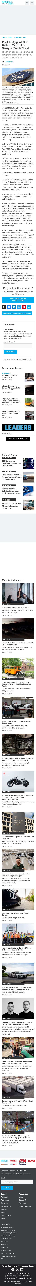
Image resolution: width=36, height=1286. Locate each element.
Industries (7, 37)
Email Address (9, 342)
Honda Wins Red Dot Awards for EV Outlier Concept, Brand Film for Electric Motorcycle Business (18, 797)
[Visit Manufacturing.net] (13, 1164)
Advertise (27, 1273)
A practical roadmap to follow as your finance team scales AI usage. (17, 611)
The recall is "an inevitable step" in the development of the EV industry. (15, 727)
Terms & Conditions (24, 1276)
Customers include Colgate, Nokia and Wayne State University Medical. (17, 1142)
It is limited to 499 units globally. (13, 992)
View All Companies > (18, 439)
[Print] (4, 307)
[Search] (27, 3)
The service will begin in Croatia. (13, 918)
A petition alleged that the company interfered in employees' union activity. (18, 842)
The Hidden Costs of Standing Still (9, 376)
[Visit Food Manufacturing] (13, 1161)
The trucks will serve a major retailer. (14, 1106)
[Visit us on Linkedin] (21, 1269)
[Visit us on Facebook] (12, 1269)
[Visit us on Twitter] (17, 1269)
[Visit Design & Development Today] (4, 1161)
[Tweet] (19, 307)
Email (3, 1178)
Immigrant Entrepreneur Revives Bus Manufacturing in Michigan (16, 875)
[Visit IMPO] (31, 1161)
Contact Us (18, 1273)
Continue (10, 352)
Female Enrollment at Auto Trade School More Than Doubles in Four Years (17, 1062)
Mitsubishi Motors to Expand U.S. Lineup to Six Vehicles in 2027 (11, 388)
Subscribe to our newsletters (18, 300)
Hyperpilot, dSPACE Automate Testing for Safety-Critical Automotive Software (17, 1023)
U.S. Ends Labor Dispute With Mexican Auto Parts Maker (18, 838)
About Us (9, 1273)
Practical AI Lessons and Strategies (15, 607)
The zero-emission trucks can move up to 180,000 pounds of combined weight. (16, 954)
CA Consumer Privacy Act (15, 1278)
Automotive (20, 37)
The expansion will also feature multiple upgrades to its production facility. (16, 764)
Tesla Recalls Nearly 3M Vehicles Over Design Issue (11, 413)
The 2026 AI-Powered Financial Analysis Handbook (11, 506)
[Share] (9, 307)
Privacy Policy (11, 1276)
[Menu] (32, 3)
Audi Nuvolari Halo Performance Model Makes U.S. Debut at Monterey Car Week (17, 988)
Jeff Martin (9, 62)
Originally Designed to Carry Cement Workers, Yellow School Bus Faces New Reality (11, 401)
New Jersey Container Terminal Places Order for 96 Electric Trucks (16, 949)
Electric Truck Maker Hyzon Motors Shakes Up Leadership (12, 477)
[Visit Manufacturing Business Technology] (22, 1164)
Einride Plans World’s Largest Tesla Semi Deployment (17, 1102)
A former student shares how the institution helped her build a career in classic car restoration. (17, 1068)
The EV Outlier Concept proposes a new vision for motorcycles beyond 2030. (18, 803)
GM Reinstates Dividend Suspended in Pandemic (11, 463)
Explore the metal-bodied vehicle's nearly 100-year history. (16, 690)
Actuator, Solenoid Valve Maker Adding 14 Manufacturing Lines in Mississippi (17, 759)
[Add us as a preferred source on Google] (29, 307)
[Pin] (24, 307)
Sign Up (7, 1188)
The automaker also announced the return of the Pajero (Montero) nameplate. (17, 649)
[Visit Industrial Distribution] (4, 1164)
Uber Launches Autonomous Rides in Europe (15, 914)
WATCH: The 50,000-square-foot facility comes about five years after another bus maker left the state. (16, 881)
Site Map (29, 1278)
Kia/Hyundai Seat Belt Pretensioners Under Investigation (11, 491)
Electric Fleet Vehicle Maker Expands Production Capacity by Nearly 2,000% (16, 1137)
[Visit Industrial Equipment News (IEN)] (22, 1161)
